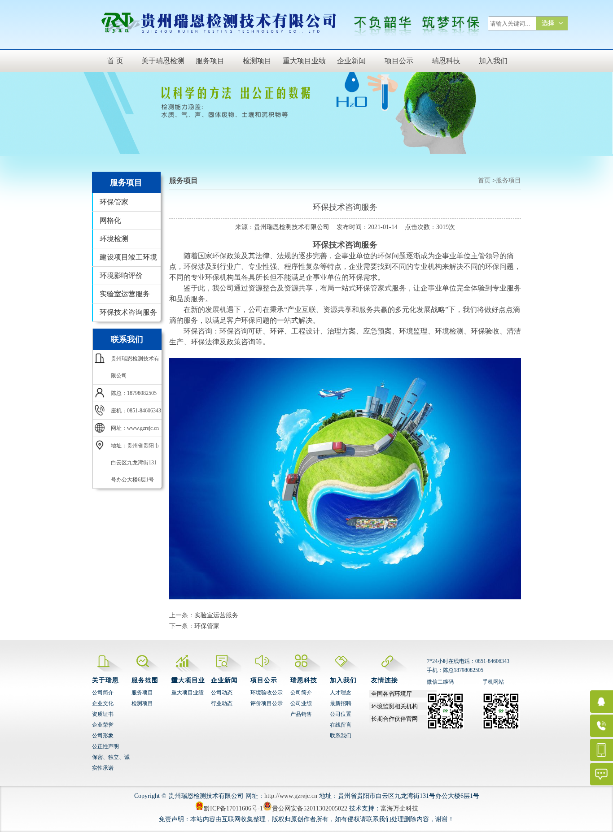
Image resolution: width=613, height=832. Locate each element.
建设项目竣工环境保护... (128, 259)
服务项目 (210, 61)
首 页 (115, 61)
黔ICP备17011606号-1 (233, 808)
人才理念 (340, 692)
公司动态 (221, 692)
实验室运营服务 (125, 294)
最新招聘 (340, 703)
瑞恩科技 (446, 61)
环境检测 (114, 239)
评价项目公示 (266, 703)
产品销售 (301, 714)
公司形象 (103, 735)
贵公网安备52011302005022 (309, 808)
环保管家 (114, 202)
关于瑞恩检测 (162, 61)
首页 (484, 180)
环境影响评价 (121, 275)
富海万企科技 (399, 808)
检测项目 (257, 61)
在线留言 (340, 725)
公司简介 (103, 692)
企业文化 (103, 703)
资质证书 (103, 714)
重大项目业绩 (304, 61)
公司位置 (340, 714)
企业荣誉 (103, 725)
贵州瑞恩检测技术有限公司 (291, 227)
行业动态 (221, 703)
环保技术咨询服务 (128, 312)
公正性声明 (105, 746)
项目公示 (399, 61)
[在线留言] (586, 774)
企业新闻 (351, 61)
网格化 (110, 220)
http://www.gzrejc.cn (290, 796)
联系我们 (340, 735)
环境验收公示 (266, 692)
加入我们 (493, 61)
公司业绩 (301, 703)
